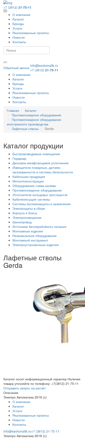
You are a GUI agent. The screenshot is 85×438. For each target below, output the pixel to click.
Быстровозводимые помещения (36, 154)
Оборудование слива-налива (34, 185)
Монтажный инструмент (30, 240)
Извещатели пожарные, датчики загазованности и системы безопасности (42, 169)
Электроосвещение (26, 217)
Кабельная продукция (28, 176)
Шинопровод (22, 222)
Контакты (19, 42)
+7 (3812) (17, 7)
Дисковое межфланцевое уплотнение (40, 163)
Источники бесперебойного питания (39, 226)
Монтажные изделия (27, 231)
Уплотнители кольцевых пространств (39, 194)
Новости (18, 37)
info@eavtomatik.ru (44, 65)
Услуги (17, 28)
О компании (21, 14)
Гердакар (19, 158)
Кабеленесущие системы (31, 199)
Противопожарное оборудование (37, 190)
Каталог (18, 19)
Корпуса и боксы (24, 213)
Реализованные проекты (30, 32)
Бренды (18, 23)
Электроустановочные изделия (35, 244)
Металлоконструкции (28, 181)
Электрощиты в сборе (28, 208)
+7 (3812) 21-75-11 (45, 431)
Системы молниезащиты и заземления (41, 204)
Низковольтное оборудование (34, 235)
